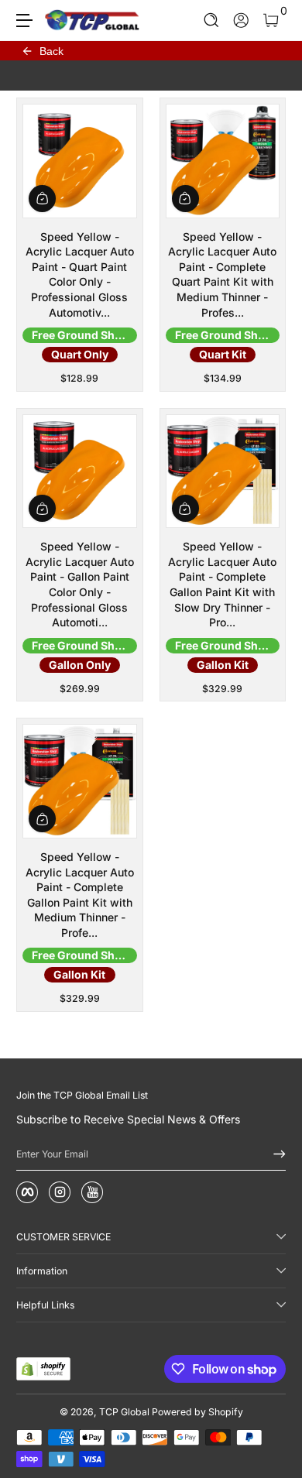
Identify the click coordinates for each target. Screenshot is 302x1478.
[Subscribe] (274, 1154)
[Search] (212, 20)
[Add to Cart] (42, 198)
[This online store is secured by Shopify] (43, 1368)
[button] (212, 20)
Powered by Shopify (197, 1412)
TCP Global (124, 1412)
